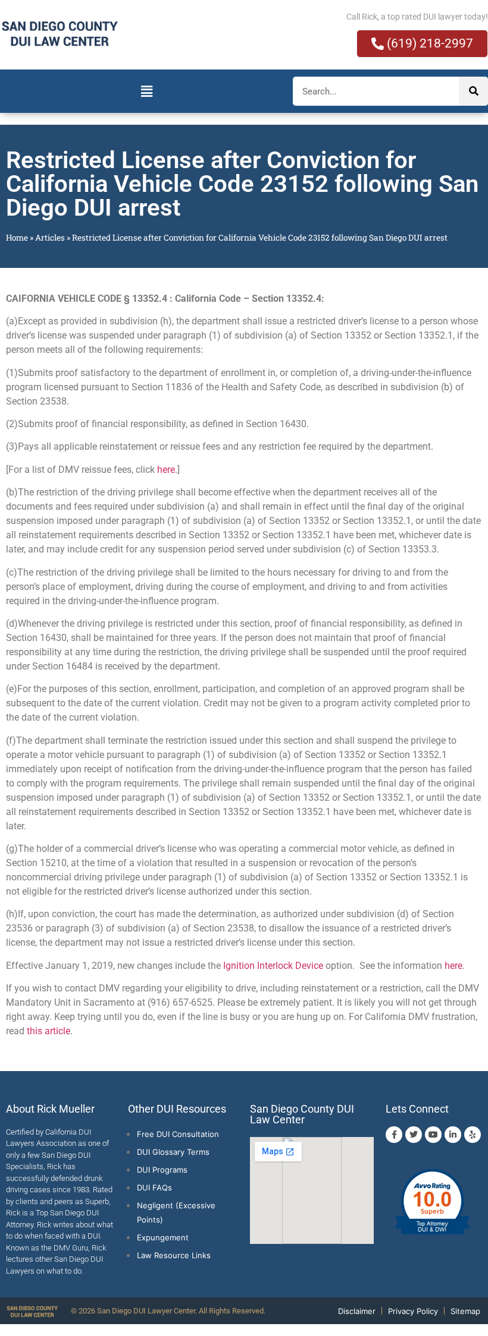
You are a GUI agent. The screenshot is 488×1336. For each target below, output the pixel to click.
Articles (50, 237)
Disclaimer (357, 1311)
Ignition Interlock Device (273, 965)
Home (17, 237)
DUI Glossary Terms (173, 1152)
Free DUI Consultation (178, 1134)
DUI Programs (162, 1169)
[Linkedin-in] (453, 1134)
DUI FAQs (154, 1187)
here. (167, 469)
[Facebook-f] (394, 1134)
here (453, 965)
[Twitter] (413, 1134)
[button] (146, 91)
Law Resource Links (174, 1255)
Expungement (163, 1237)
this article (48, 1031)
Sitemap (465, 1311)
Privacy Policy (413, 1311)
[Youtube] (433, 1134)
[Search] (473, 91)
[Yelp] (472, 1134)
